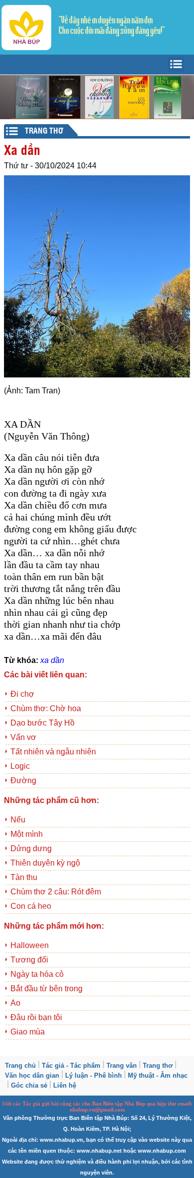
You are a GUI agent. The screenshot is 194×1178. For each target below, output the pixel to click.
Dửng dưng (31, 848)
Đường (23, 780)
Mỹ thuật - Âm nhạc (158, 1075)
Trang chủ (20, 1065)
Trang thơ (158, 1065)
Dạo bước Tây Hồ (42, 723)
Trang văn (121, 1065)
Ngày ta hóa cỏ (37, 974)
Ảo (15, 1003)
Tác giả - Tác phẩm (71, 1065)
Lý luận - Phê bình (93, 1075)
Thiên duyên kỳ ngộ (45, 863)
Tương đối (29, 960)
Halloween (29, 945)
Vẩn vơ (23, 737)
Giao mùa (27, 1032)
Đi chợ (22, 694)
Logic (20, 766)
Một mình (26, 834)
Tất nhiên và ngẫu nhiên (53, 751)
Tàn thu (23, 877)
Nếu (17, 819)
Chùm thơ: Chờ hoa (45, 708)
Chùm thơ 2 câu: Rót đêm (55, 891)
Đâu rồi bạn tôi (36, 1017)
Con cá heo (30, 906)
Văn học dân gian (32, 1075)
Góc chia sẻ (29, 1085)
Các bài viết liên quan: (45, 674)
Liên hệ (64, 1085)
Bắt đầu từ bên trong (46, 988)
